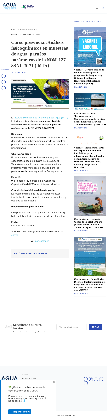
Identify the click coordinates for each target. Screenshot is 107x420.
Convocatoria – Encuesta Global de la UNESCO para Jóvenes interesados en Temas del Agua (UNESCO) (88, 223)
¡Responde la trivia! (21, 412)
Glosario (25, 375)
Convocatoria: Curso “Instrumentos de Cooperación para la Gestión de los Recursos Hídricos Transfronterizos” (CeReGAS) (90, 119)
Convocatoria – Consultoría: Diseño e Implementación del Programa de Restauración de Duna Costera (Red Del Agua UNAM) (89, 285)
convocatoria (42, 241)
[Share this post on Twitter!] (4, 82)
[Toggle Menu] (97, 8)
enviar (95, 327)
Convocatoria (27, 29)
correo (14, 235)
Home (14, 29)
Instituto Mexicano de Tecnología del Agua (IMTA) (41, 117)
